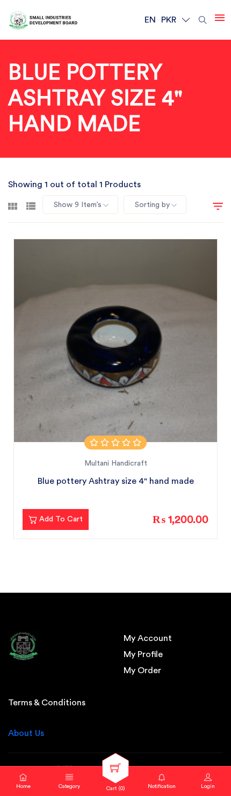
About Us (26, 733)
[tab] (12, 205)
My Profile (143, 654)
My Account (148, 638)
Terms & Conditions (46, 702)
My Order (142, 670)
